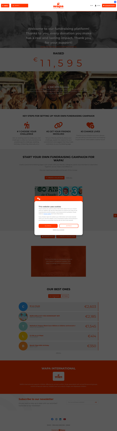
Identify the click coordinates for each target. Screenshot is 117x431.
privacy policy (47, 213)
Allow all (48, 225)
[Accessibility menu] (115, 2)
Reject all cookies (58, 229)
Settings (69, 225)
